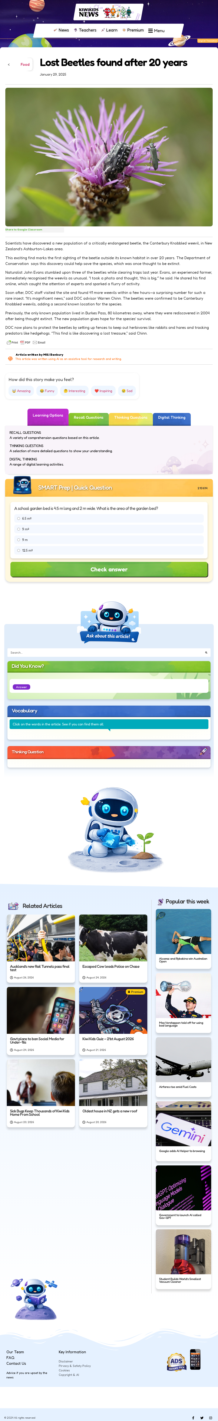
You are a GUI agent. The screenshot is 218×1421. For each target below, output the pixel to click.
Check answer (109, 569)
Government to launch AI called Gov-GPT (180, 1216)
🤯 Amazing (21, 391)
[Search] (206, 652)
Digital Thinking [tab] (171, 417)
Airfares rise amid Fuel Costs (177, 1087)
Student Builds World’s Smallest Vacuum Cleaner (180, 1280)
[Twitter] (202, 1418)
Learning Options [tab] (48, 415)
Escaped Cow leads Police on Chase (110, 966)
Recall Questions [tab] (88, 417)
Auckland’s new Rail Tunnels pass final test (39, 968)
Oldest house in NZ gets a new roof (109, 1111)
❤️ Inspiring (103, 391)
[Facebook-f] (193, 1418)
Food (25, 64)
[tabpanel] (109, 450)
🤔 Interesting (74, 391)
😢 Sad (127, 391)
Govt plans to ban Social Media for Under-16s (37, 1040)
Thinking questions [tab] (131, 417)
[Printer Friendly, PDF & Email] (26, 342)
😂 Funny (47, 391)
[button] (21, 687)
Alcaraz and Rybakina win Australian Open (183, 960)
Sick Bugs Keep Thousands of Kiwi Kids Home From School (39, 1113)
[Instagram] (210, 1418)
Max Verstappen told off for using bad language (181, 1024)
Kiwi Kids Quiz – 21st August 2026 (108, 1038)
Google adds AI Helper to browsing (182, 1151)
